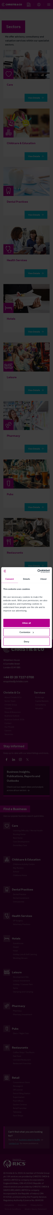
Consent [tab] (9, 579)
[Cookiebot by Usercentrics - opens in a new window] (38, 571)
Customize (25, 632)
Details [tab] (26, 579)
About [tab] (43, 579)
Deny (26, 641)
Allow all (26, 623)
